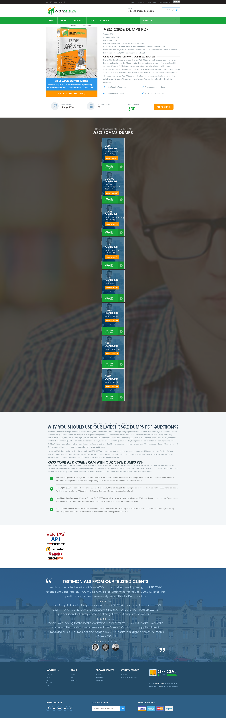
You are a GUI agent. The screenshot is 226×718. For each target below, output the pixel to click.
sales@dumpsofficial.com (141, 10)
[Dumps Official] (61, 10)
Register (98, 675)
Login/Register (164, 2)
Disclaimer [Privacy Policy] (129, 677)
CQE (80, 25)
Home (51, 20)
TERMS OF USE (166, 686)
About (64, 20)
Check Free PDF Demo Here (70, 93)
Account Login (169, 10)
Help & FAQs (100, 677)
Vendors (77, 20)
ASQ (75, 25)
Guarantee (124, 675)
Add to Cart (162, 107)
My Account (152, 2)
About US (74, 680)
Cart (133, 2)
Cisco (48, 677)
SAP (47, 680)
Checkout (141, 2)
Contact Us (99, 680)
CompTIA (49, 683)
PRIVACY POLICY (154, 686)
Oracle (48, 686)
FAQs (92, 20)
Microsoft (49, 675)
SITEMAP (175, 686)
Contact (104, 20)
